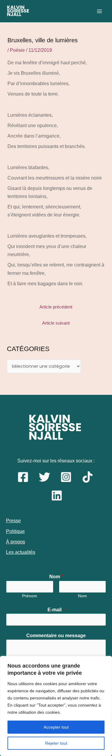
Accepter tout (56, 727)
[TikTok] (87, 477)
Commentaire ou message (56, 635)
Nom (56, 576)
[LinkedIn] (56, 495)
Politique (15, 531)
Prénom (29, 596)
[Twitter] (44, 477)
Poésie (17, 50)
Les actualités (20, 552)
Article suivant (56, 323)
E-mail (56, 609)
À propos (15, 541)
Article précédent (55, 307)
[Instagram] (66, 477)
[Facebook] (23, 477)
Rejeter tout (56, 743)
